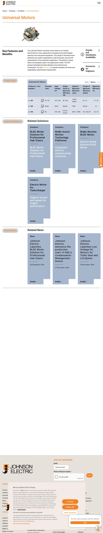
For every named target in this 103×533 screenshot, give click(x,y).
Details (32, 171)
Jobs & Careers (7, 520)
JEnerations (6, 498)
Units (87, 82)
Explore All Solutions (12, 121)
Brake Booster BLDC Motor (88, 133)
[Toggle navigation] (99, 3)
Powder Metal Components (36, 530)
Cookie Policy (21, 509)
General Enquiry (7, 526)
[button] (4, 11)
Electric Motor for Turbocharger (38, 187)
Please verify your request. (62, 471)
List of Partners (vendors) (21, 523)
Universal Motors (33, 11)
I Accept (70, 502)
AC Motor (21, 11)
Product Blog (6, 503)
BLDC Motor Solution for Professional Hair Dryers (37, 136)
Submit (89, 475)
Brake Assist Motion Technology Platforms (62, 136)
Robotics (80, 532)
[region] (46, 506)
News (4, 501)
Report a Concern (7, 531)
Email (56, 463)
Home (4, 11)
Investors (5, 492)
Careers (4, 490)
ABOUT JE (6, 484)
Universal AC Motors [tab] (37, 82)
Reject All (70, 507)
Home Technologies (59, 532)
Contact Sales (10, 81)
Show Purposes (70, 512)
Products (12, 11)
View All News (10, 231)
